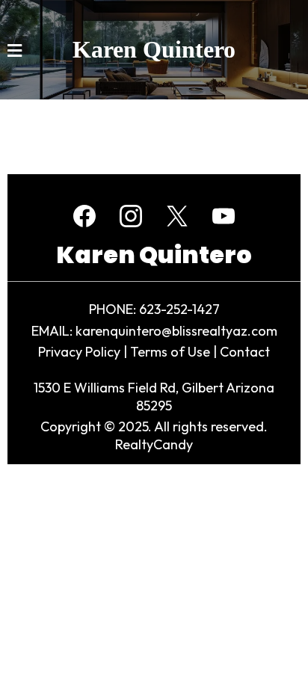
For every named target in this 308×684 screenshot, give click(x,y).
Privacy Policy (79, 351)
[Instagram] (131, 216)
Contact (245, 351)
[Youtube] (223, 216)
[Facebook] (84, 216)
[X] (177, 216)
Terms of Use (170, 351)
